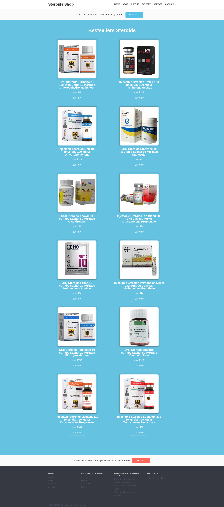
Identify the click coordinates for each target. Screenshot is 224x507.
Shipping (135, 4)
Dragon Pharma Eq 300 (124, 482)
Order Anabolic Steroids (77, 505)
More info (134, 15)
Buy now (77, 98)
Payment (146, 4)
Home (117, 4)
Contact (157, 4)
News (125, 4)
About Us (52, 483)
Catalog (169, 4)
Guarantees (86, 483)
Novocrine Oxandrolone (124, 479)
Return (84, 487)
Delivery (84, 477)
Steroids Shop (61, 4)
